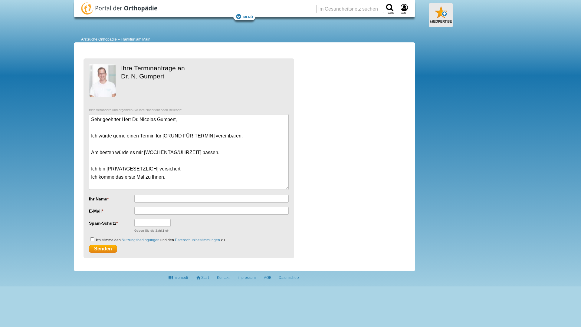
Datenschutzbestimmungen (197, 240)
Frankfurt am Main (135, 39)
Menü (248, 16)
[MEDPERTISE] (441, 25)
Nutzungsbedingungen (140, 240)
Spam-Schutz (102, 223)
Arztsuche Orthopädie (99, 39)
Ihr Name (98, 199)
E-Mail (95, 211)
